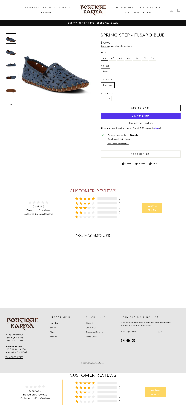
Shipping (105, 46)
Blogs (147, 12)
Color (105, 66)
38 (120, 57)
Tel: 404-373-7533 (14, 340)
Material (108, 79)
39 (128, 57)
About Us (90, 323)
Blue (105, 71)
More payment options (140, 122)
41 (145, 57)
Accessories (125, 7)
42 (152, 57)
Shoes (48, 7)
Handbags (32, 7)
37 (112, 57)
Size (104, 52)
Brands (46, 12)
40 (137, 57)
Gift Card (132, 12)
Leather (107, 85)
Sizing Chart (91, 336)
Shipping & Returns (94, 332)
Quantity (108, 93)
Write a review (152, 207)
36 (104, 57)
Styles (64, 7)
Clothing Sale (150, 7)
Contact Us (91, 327)
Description (140, 154)
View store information (118, 143)
